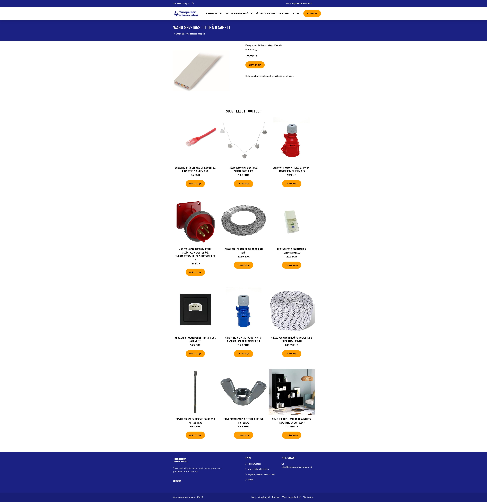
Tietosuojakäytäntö (291, 497)
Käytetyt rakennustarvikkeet (272, 13)
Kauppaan (312, 13)
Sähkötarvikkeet (265, 45)
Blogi (296, 13)
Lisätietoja (255, 65)
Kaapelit (278, 45)
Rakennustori (214, 13)
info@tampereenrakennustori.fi (299, 3)
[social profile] (193, 3)
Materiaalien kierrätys (239, 13)
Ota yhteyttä (264, 497)
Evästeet (276, 497)
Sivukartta (308, 497)
